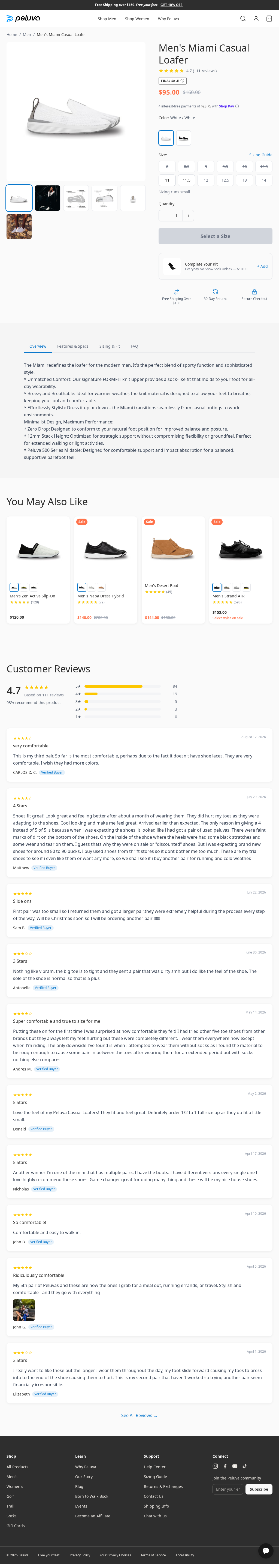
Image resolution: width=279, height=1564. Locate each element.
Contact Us (153, 1496)
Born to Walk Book (91, 1496)
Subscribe (259, 1489)
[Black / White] (183, 138)
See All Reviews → (139, 1415)
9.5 (225, 166)
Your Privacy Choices (115, 1555)
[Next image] (136, 112)
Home (12, 34)
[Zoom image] (76, 111)
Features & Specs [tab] (73, 346)
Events (81, 1506)
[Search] (243, 19)
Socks (12, 1515)
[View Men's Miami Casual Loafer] (47, 197)
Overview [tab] (37, 346)
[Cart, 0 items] (269, 19)
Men (27, 34)
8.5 (186, 166)
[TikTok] (245, 1466)
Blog (79, 1486)
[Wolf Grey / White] (91, 587)
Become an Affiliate (92, 1515)
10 (244, 166)
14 (264, 180)
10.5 (264, 166)
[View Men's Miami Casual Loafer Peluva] (19, 197)
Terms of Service (153, 1555)
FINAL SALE (170, 81)
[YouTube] (235, 1466)
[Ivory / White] (14, 587)
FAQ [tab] (134, 346)
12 (206, 180)
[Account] (256, 19)
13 (244, 180)
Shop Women (137, 18)
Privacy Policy (80, 1555)
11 (167, 180)
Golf (10, 1496)
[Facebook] (225, 1466)
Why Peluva (168, 18)
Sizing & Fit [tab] (109, 346)
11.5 (186, 180)
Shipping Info (156, 1506)
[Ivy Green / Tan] (226, 587)
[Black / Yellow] (246, 587)
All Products (17, 1466)
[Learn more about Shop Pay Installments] (237, 106)
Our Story (84, 1476)
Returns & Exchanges (163, 1486)
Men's (12, 1476)
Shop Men (107, 18)
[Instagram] (215, 1466)
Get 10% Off (171, 4)
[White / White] (166, 138)
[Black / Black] (217, 587)
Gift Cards (16, 1525)
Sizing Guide (260, 154)
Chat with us (155, 1515)
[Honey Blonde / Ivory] (101, 587)
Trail (10, 1506)
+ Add (262, 266)
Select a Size (216, 236)
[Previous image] (16, 112)
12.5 (225, 180)
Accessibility (184, 1555)
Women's (15, 1486)
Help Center (155, 1466)
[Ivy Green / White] (24, 587)
